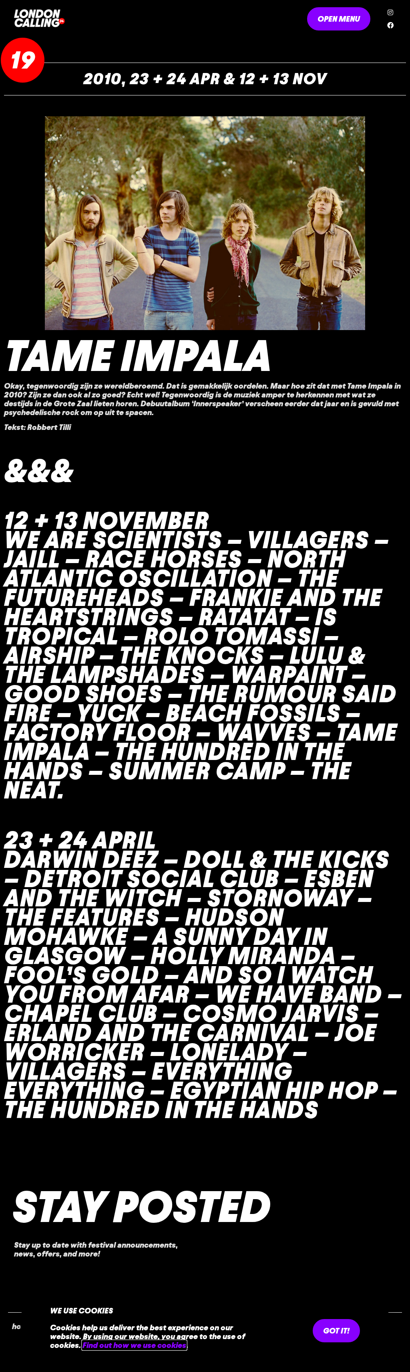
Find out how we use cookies (134, 1345)
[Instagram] (390, 12)
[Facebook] (390, 25)
